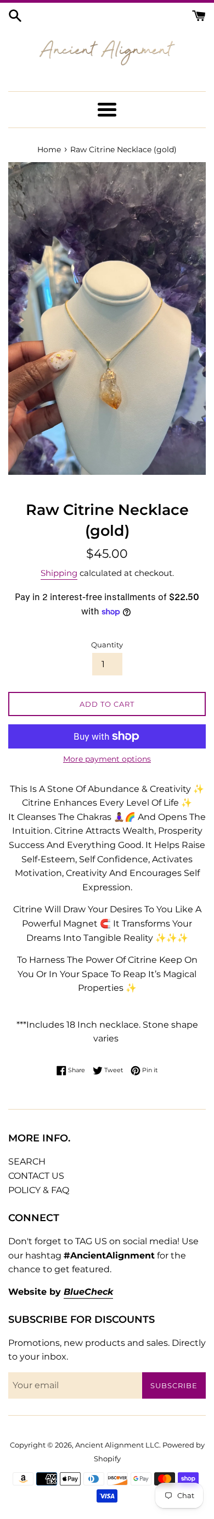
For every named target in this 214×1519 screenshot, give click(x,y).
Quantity (107, 645)
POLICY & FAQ (38, 1190)
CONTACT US (36, 1176)
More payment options (107, 759)
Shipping (59, 573)
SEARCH (27, 1161)
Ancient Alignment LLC (117, 1445)
